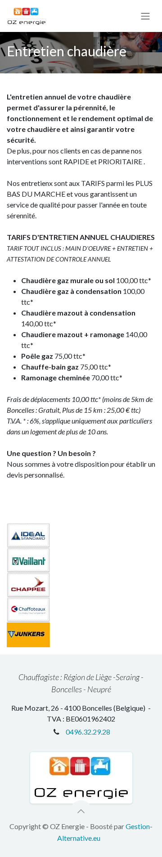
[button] (81, 811)
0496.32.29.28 (88, 731)
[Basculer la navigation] (145, 16)
